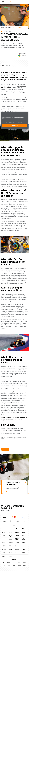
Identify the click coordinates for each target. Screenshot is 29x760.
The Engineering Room (17, 27)
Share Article (8, 65)
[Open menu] (27, 2)
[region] (14, 120)
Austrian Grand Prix (5, 27)
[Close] (26, 113)
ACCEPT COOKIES (14, 125)
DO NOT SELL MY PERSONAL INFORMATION (14, 122)
